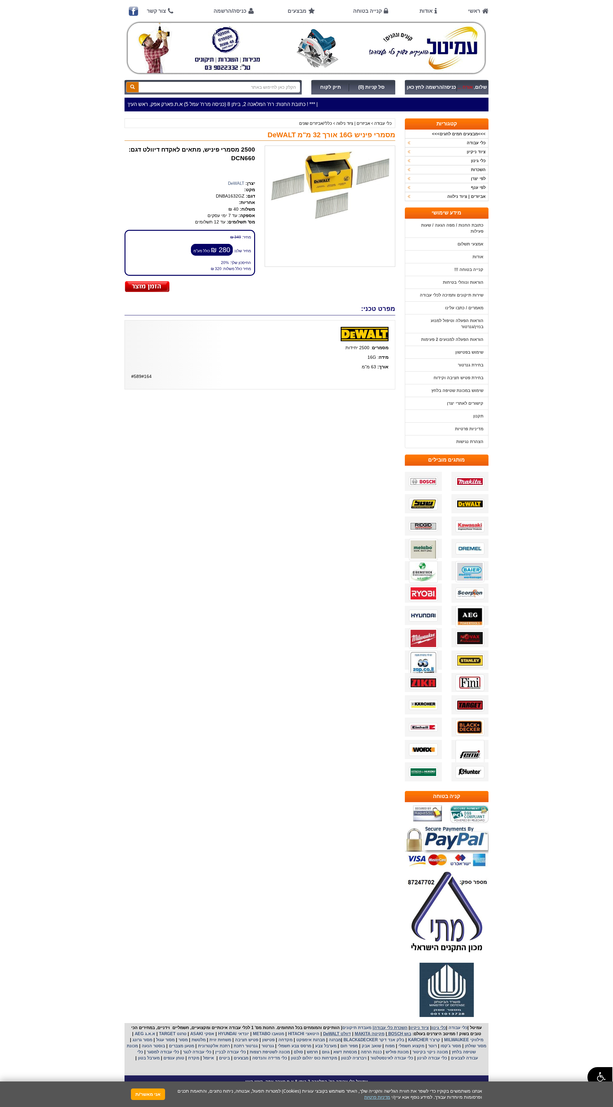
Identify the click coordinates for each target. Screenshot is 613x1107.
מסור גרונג (141, 1039)
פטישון (268, 1039)
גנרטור (267, 1045)
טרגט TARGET (172, 1033)
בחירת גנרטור (470, 365)
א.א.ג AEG (144, 1033)
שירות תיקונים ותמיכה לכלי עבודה (451, 295)
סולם (297, 1052)
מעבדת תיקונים (356, 1027)
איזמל (208, 1058)
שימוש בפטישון (469, 352)
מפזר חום (348, 1045)
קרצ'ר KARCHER (423, 1039)
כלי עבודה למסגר (162, 1052)
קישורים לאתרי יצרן (465, 403)
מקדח (193, 1058)
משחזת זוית (219, 1039)
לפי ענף (478, 187)
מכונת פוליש (396, 1052)
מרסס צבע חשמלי (293, 1045)
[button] (600, 1077)
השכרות (478, 169)
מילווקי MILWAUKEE (463, 1039)
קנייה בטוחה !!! (468, 269)
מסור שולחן (475, 1045)
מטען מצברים (181, 1045)
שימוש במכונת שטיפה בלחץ (457, 390)
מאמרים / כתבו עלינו (464, 307)
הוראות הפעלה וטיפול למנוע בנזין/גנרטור (457, 323)
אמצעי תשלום (470, 244)
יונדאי (243, 1033)
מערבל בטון (148, 1058)
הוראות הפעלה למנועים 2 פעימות (452, 339)
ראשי (474, 11)
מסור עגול (165, 1039)
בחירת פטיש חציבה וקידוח (458, 377)
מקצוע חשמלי (410, 1045)
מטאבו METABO (268, 1033)
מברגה (335, 1039)
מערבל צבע (325, 1045)
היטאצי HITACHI (303, 1033)
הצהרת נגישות (469, 441)
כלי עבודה (383, 123)
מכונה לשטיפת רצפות (269, 1052)
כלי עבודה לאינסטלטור (391, 1058)
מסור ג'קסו (450, 1045)
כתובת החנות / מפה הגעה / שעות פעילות (452, 228)
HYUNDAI (227, 1033)
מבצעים (297, 11)
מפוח (390, 1045)
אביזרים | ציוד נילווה (353, 123)
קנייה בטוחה (367, 11)
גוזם (325, 1052)
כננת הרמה (370, 1052)
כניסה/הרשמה (230, 11)
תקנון (478, 416)
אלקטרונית (208, 1045)
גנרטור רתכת (245, 1045)
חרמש (312, 1052)
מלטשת (199, 1039)
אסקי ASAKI (201, 1033)
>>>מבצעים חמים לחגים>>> (459, 134)
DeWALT (236, 183)
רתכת (225, 1045)
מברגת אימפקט (310, 1039)
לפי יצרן (478, 178)
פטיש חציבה (246, 1039)
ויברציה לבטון (353, 1058)
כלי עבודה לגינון (431, 1058)
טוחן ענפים (173, 1058)
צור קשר (156, 11)
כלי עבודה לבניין (230, 1052)
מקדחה (285, 1039)
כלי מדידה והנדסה (269, 1058)
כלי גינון (478, 160)
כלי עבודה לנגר (197, 1052)
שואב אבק (370, 1045)
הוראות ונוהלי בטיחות (463, 282)
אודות (426, 11)
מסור (183, 1039)
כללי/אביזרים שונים (315, 123)
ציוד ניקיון (476, 151)
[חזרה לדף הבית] (306, 48)
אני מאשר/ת (148, 1094)
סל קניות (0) (371, 87)
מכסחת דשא (344, 1052)
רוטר (432, 1045)
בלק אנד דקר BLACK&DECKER (373, 1039)
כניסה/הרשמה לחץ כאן (431, 87)
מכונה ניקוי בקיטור (429, 1052)
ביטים (224, 1058)
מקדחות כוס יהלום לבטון (313, 1058)
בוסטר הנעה (152, 1045)
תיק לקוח (330, 87)
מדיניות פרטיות (469, 428)
